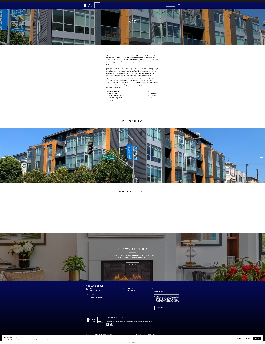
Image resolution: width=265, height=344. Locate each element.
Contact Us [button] (132, 264)
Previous (3, 156)
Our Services (161, 5)
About (154, 5)
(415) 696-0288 (131, 290)
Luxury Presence (107, 334)
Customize (248, 338)
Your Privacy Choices (132, 342)
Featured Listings (146, 5)
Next (261, 156)
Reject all (239, 338)
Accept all (257, 338)
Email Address (158, 291)
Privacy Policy (164, 302)
